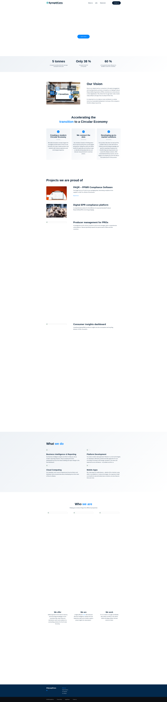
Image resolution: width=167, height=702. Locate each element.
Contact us (116, 3)
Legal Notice (67, 699)
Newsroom (103, 3)
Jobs (96, 3)
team (84, 614)
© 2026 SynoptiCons (50, 699)
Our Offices (64, 693)
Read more (76, 195)
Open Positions (65, 689)
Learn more (83, 36)
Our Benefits (64, 691)
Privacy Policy (59, 699)
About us (90, 3)
